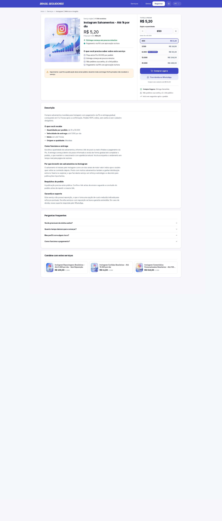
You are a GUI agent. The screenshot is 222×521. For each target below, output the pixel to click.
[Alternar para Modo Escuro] (168, 3)
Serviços (134, 4)
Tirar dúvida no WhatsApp (160, 77)
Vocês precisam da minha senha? (59, 223)
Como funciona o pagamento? (57, 241)
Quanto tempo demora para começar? (61, 229)
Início (43, 11)
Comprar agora (161, 71)
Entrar (148, 4)
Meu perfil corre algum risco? (57, 235)
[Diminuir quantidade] (142, 31)
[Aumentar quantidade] (175, 31)
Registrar (159, 4)
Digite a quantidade (147, 26)
